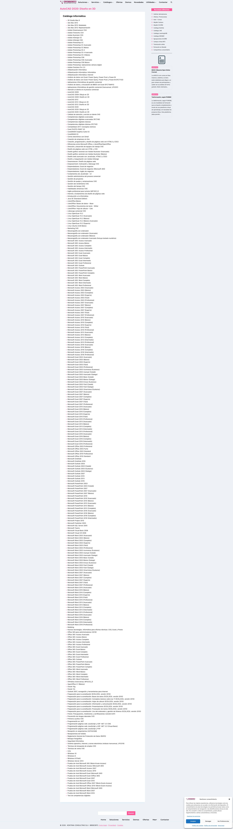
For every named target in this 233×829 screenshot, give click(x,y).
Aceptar (193, 821)
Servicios (126, 820)
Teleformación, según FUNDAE (161, 97)
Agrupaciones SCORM (160, 39)
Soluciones (114, 820)
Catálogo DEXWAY (159, 36)
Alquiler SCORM (158, 25)
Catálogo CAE (158, 30)
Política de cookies (197, 825)
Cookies (120, 825)
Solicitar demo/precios (160, 14)
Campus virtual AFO (159, 41)
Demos (128, 2)
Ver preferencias (223, 821)
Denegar (208, 821)
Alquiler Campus (158, 22)
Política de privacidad (210, 825)
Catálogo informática (74, 16)
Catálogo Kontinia (159, 28)
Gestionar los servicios (193, 816)
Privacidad (112, 825)
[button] (229, 799)
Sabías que (155, 67)
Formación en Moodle (160, 47)
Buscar (131, 813)
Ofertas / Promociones (160, 17)
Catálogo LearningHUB (160, 33)
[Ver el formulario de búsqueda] (171, 2)
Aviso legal (221, 825)
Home (103, 820)
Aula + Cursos (158, 19)
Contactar (163, 2)
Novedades (138, 2)
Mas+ (155, 820)
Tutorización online (159, 44)
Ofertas (119, 2)
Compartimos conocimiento (162, 50)
